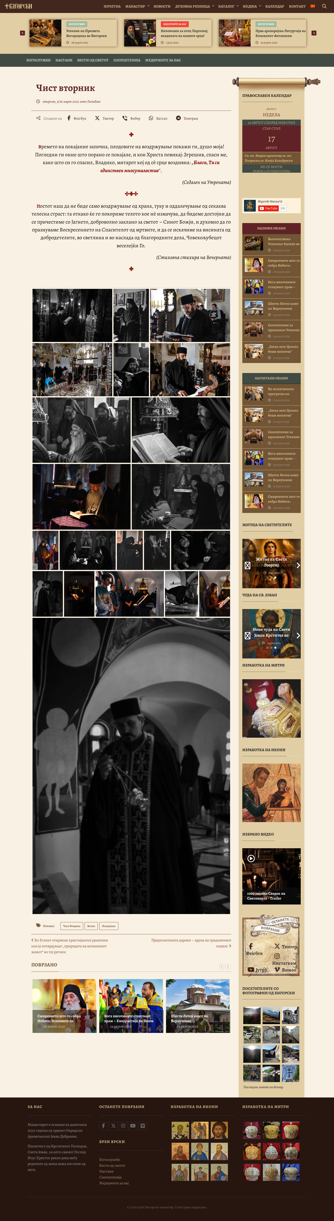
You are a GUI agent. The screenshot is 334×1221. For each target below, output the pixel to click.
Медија (250, 6)
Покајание (109, 926)
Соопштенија (126, 60)
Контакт (297, 6)
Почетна (112, 6)
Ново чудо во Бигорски (271, 632)
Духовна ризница (192, 6)
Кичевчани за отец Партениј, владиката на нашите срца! (184, 33)
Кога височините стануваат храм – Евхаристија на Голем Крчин (129, 1021)
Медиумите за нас (174, 24)
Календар (274, 6)
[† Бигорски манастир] (18, 5)
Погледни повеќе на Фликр (263, 1087)
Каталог (226, 6)
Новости (162, 6)
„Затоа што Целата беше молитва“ (283, 349)
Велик (91, 926)
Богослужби (77, 24)
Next (297, 563)
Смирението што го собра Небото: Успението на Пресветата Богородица (59, 1021)
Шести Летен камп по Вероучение (189, 1018)
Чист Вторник (71, 926)
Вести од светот (93, 60)
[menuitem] (312, 6)
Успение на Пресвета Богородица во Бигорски (86, 33)
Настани (64, 60)
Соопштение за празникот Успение (284, 327)
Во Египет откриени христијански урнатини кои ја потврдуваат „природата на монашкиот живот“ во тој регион (69, 946)
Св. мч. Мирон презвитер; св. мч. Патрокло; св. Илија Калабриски (269, 158)
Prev (246, 563)
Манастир (135, 6)
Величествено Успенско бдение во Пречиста (284, 244)
